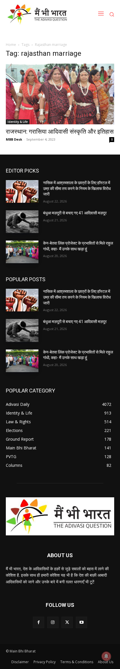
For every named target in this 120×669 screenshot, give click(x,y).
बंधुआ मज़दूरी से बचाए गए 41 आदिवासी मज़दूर (75, 213)
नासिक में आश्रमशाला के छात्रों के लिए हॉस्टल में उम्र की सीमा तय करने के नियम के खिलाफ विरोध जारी (77, 188)
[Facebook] (38, 622)
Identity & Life (18, 122)
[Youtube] (81, 622)
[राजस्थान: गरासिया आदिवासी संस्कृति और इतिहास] (60, 94)
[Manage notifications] (106, 656)
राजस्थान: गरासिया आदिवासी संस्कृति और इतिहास (60, 131)
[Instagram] (53, 622)
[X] (67, 622)
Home (11, 44)
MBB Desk (14, 139)
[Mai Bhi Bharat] (38, 14)
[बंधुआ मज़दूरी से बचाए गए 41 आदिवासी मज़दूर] (22, 221)
